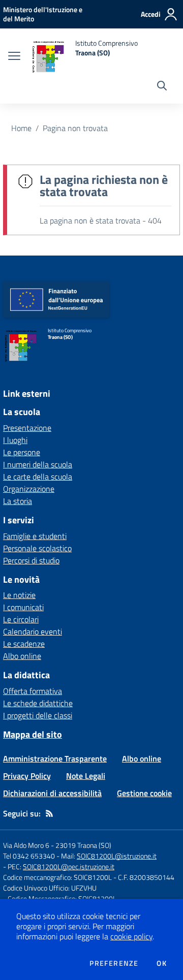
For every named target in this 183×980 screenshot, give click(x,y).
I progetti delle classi (37, 715)
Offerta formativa (32, 691)
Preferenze (113, 963)
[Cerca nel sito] (162, 86)
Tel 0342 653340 (29, 855)
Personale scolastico (37, 548)
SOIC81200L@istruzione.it (117, 855)
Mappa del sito (32, 734)
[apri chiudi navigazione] (14, 57)
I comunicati (23, 607)
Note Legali (85, 776)
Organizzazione (28, 489)
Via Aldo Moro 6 (26, 845)
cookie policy (131, 936)
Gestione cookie (144, 793)
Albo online (22, 656)
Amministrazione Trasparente (55, 758)
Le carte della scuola (37, 476)
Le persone (21, 452)
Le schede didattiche (38, 703)
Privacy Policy (27, 776)
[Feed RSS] (49, 813)
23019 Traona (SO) (83, 845)
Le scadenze (24, 644)
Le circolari (21, 619)
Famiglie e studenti (35, 536)
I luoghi (15, 440)
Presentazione (27, 428)
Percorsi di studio (31, 560)
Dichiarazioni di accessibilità (52, 793)
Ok (162, 963)
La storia (17, 501)
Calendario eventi (32, 631)
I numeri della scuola (37, 464)
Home (21, 128)
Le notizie (19, 595)
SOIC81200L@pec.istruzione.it (68, 866)
